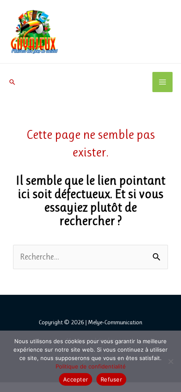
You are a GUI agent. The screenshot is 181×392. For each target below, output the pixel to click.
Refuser (111, 379)
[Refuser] (170, 361)
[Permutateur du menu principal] (162, 82)
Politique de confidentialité (91, 366)
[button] (12, 82)
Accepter (75, 379)
